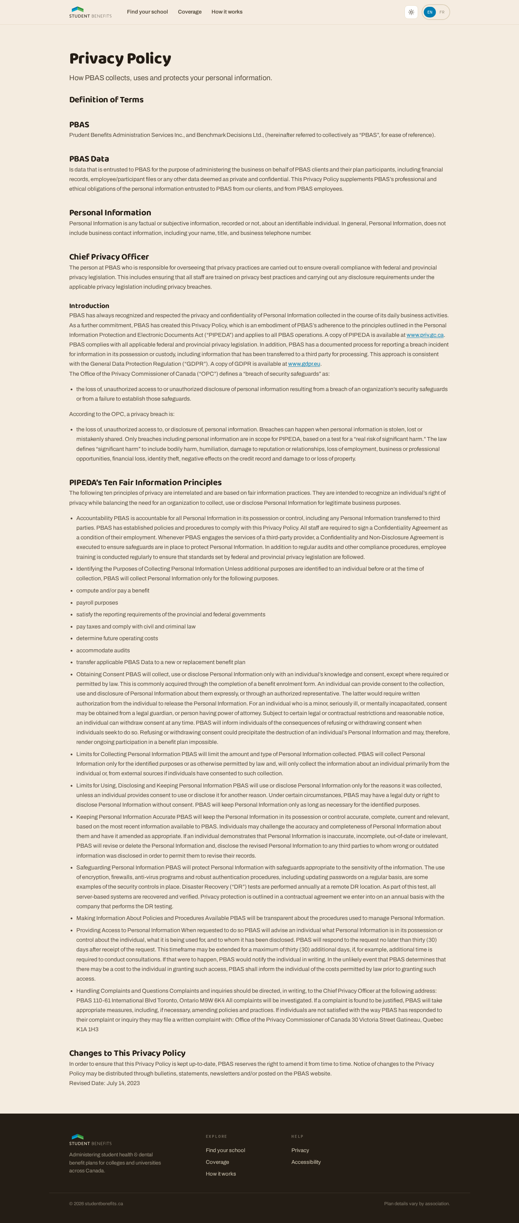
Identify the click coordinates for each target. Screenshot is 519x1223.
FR (441, 12)
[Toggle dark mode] (411, 12)
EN (429, 12)
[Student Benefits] (90, 12)
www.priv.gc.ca (425, 335)
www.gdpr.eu (304, 364)
